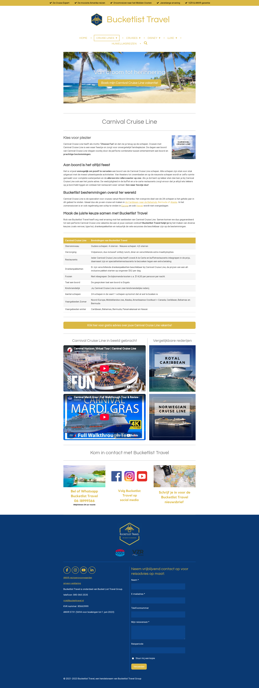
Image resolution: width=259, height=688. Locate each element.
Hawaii (139, 205)
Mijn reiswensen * (140, 622)
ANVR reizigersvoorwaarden (77, 577)
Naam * (135, 580)
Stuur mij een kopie (145, 658)
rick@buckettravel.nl (73, 600)
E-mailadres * (138, 594)
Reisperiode (137, 643)
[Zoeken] (146, 43)
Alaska (174, 202)
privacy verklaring (72, 583)
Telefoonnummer (140, 608)
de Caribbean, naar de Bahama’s (141, 202)
